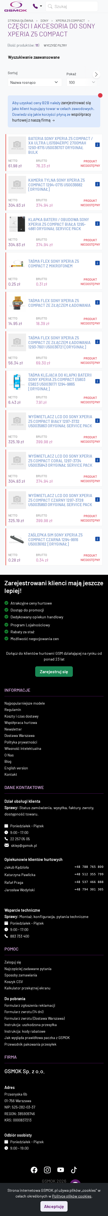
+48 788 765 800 (89, 866)
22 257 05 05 (20, 839)
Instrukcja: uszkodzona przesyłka (30, 1024)
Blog (7, 761)
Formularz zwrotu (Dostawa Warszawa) (34, 1018)
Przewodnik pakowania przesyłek (30, 1044)
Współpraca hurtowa (20, 722)
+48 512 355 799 (89, 874)
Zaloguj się (12, 962)
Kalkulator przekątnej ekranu (27, 988)
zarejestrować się (76, 102)
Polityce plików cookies (71, 1196)
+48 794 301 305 (89, 889)
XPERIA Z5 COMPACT (70, 20)
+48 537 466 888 (89, 882)
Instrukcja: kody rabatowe (24, 1031)
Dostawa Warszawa (19, 735)
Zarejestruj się (54, 671)
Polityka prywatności (20, 742)
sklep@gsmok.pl (24, 845)
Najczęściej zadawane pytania (28, 968)
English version (16, 768)
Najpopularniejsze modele (24, 703)
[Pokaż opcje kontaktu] (37, 6)
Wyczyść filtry (55, 45)
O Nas (9, 755)
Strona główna (20, 20)
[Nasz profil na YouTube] (60, 1169)
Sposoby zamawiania (20, 975)
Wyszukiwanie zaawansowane (34, 57)
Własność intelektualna (22, 748)
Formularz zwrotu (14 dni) (23, 1012)
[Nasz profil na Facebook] (34, 1169)
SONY (44, 20)
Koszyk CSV (13, 981)
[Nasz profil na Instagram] (47, 1169)
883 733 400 (19, 936)
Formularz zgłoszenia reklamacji (29, 1005)
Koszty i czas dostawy (21, 716)
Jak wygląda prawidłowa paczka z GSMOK (37, 1037)
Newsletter (13, 729)
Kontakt (10, 774)
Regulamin (12, 709)
